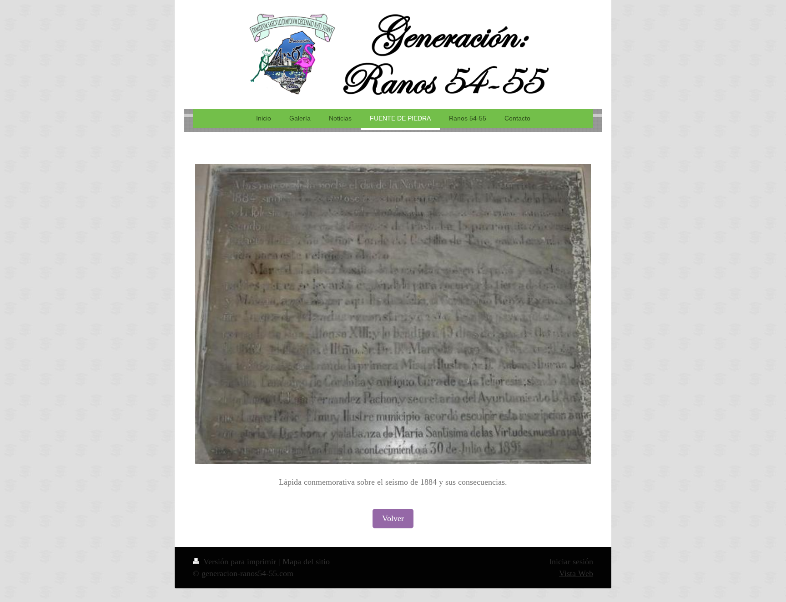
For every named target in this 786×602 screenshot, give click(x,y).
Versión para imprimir (239, 561)
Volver (393, 518)
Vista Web (576, 573)
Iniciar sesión (571, 561)
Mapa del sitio (306, 561)
